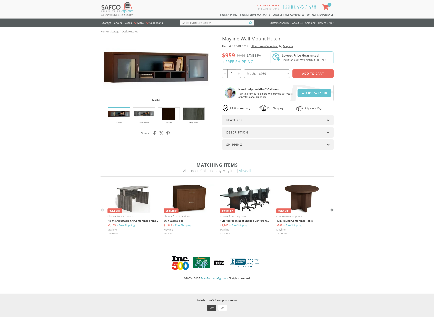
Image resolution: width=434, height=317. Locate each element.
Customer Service (280, 22)
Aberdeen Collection (264, 46)
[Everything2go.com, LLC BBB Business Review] (245, 262)
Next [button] (332, 210)
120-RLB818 (225, 233)
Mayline (288, 46)
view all (245, 170)
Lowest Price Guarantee (288, 14)
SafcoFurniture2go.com (214, 278)
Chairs (118, 22)
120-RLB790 (281, 233)
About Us (297, 22)
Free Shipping (229, 14)
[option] (118, 116)
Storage (106, 22)
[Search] (250, 22)
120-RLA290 (169, 233)
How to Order (325, 22)
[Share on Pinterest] (168, 133)
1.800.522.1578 (300, 7)
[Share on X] (161, 133)
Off (212, 308)
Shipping (310, 22)
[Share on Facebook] (154, 133)
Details (321, 59)
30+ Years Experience (320, 14)
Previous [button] (102, 210)
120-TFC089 (112, 233)
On (222, 308)
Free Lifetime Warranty (255, 14)
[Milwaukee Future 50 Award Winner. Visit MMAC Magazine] (219, 262)
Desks (128, 22)
